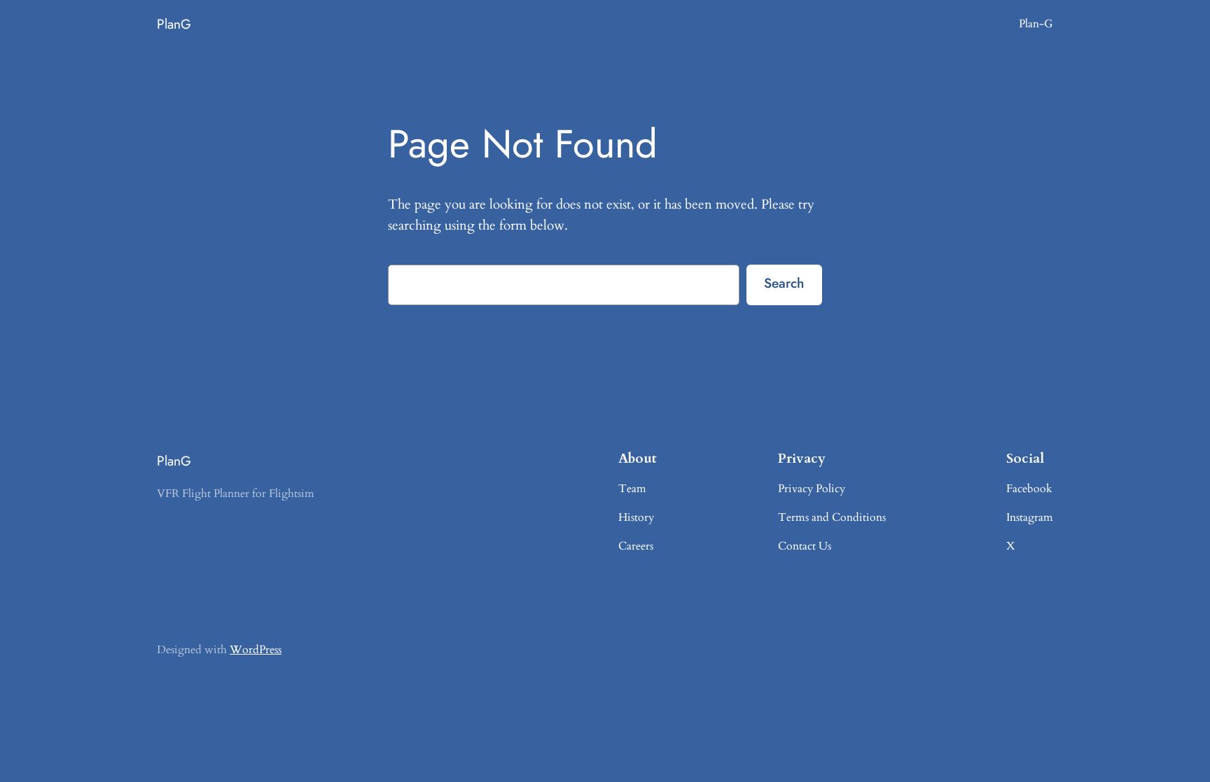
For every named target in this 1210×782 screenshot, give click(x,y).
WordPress (255, 649)
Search (784, 283)
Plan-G (1036, 24)
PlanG (174, 24)
